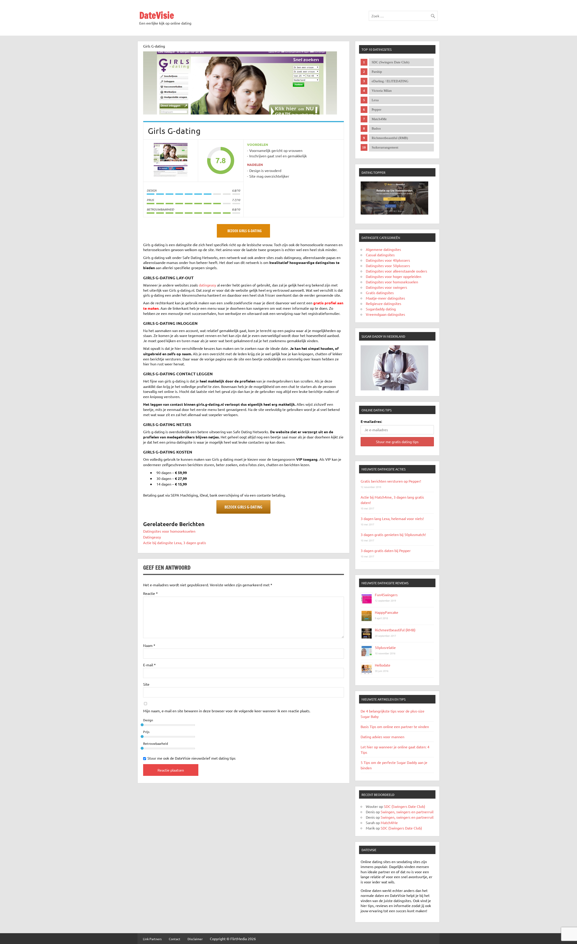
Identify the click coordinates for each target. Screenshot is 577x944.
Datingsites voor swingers (386, 287)
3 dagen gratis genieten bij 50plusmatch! (393, 534)
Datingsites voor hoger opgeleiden (393, 276)
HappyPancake (386, 612)
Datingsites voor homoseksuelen (169, 531)
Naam (149, 645)
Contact (174, 938)
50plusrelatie (385, 647)
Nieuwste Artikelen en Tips (383, 699)
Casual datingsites (380, 254)
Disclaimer (195, 938)
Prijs (146, 732)
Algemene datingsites (383, 249)
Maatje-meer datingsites (385, 298)
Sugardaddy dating (381, 309)
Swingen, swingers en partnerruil (407, 811)
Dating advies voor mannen (382, 736)
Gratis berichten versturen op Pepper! (391, 481)
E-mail (149, 664)
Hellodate (382, 665)
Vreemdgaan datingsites (385, 314)
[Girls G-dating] (240, 113)
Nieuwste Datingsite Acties (383, 469)
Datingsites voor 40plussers (388, 260)
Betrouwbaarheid (155, 743)
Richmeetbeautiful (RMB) (395, 630)
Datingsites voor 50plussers (388, 265)
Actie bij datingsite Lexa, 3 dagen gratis (174, 542)
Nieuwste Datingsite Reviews (385, 583)
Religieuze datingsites (383, 303)
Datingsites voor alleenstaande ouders (396, 271)
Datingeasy (152, 537)
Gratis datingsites (380, 292)
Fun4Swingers (386, 594)
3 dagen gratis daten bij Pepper (386, 550)
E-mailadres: (371, 421)
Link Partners (152, 938)
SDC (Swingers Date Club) (404, 806)
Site (146, 684)
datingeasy (208, 285)
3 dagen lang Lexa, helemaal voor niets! (392, 518)
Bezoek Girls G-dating (243, 507)
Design (148, 720)
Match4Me (389, 822)
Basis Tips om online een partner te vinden (395, 726)
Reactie (150, 593)
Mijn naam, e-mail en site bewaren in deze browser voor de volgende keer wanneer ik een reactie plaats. (226, 710)
